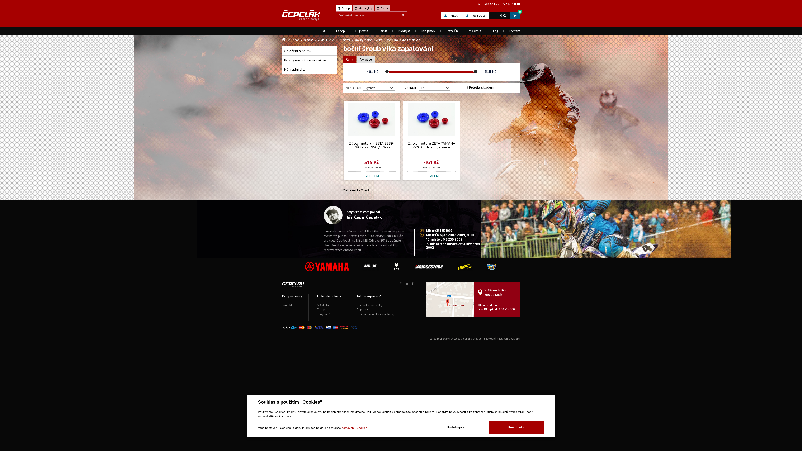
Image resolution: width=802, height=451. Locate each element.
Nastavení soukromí (508, 338)
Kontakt (287, 305)
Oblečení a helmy (297, 51)
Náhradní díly (295, 69)
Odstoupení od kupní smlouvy (375, 314)
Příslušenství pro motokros (305, 60)
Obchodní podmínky (369, 305)
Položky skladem (481, 87)
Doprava (362, 309)
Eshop (321, 309)
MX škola (323, 305)
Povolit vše (516, 427)
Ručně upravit (457, 427)
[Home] (324, 31)
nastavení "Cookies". (355, 427)
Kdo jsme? (323, 314)
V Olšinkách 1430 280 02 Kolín (495, 292)
